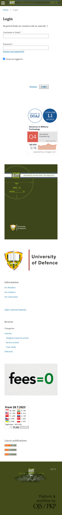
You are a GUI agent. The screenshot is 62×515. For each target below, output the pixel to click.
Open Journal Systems (15, 309)
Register (33, 86)
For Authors (10, 292)
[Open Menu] (3, 3)
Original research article (17, 338)
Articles (8, 333)
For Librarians (11, 297)
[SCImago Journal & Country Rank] (42, 153)
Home (6, 10)
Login (44, 86)
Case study (11, 347)
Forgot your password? (13, 51)
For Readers (10, 287)
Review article (12, 342)
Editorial (9, 351)
